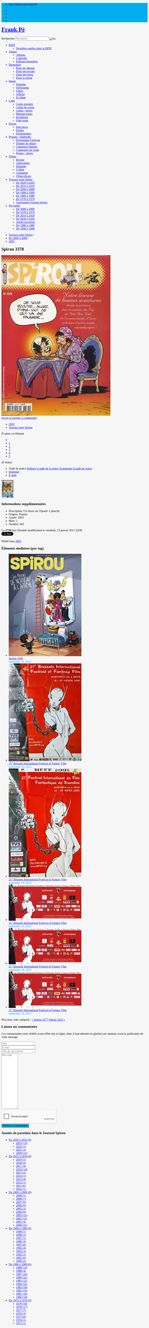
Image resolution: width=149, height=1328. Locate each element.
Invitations (22, 117)
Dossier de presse (26, 143)
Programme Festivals (28, 140)
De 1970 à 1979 (25, 199)
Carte (12, 100)
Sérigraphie (22, 87)
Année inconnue (25, 222)
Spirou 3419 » (57, 1019)
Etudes (20, 130)
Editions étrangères (27, 61)
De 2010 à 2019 (25, 186)
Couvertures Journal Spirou (31, 202)
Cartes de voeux (25, 107)
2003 (12, 424)
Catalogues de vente (27, 149)
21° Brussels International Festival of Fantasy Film (38, 763)
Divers (12, 123)
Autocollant (22, 163)
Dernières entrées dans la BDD (34, 48)
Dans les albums (25, 68)
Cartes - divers (24, 110)
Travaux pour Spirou (21, 179)
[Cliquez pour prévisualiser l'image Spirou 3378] (55, 414)
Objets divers (23, 176)
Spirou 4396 (16, 658)
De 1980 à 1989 (25, 195)
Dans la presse (24, 77)
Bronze (20, 159)
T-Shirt (20, 169)
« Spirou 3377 (40, 1019)
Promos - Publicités (20, 136)
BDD (12, 45)
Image (12, 81)
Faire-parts (22, 120)
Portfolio (21, 84)
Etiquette (21, 166)
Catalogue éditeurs (26, 146)
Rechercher (8, 38)
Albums (20, 54)
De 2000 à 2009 (25, 189)
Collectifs (21, 58)
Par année (14, 205)
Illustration (15, 64)
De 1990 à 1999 (25, 192)
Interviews (22, 127)
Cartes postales (24, 104)
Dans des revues (25, 71)
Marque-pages (24, 113)
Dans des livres (24, 74)
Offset (19, 90)
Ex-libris (21, 97)
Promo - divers (24, 153)
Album (13, 51)
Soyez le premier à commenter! (19, 417)
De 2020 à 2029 (25, 182)
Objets (12, 156)
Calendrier (22, 172)
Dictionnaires (23, 133)
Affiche (20, 94)
